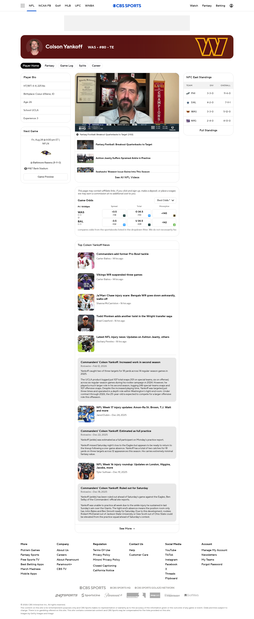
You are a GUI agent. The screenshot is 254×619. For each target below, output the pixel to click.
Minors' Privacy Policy (106, 559)
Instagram (171, 559)
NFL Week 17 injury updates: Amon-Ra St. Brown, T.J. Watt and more (133, 409)
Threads (170, 573)
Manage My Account (214, 550)
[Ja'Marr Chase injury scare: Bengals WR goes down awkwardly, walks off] (86, 302)
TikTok (169, 555)
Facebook (171, 564)
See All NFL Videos (127, 177)
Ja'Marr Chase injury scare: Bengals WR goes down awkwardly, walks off (135, 297)
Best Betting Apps (32, 564)
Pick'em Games (30, 550)
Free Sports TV (30, 559)
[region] (127, 102)
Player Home (31, 65)
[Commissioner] (136, 594)
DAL (193, 102)
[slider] (127, 122)
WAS (194, 111)
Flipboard (171, 578)
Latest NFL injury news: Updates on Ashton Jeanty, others (132, 337)
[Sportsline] (91, 595)
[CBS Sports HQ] (120, 587)
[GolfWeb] (191, 595)
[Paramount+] (113, 594)
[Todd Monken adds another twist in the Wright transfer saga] (86, 323)
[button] (22, 5)
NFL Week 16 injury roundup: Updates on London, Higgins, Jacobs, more (133, 466)
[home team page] (45, 153)
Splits (82, 65)
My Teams (207, 559)
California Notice (103, 570)
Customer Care (138, 555)
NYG (193, 120)
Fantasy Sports (30, 555)
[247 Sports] (66, 594)
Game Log (66, 65)
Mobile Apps (29, 573)
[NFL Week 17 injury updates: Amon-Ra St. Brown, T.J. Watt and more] (86, 414)
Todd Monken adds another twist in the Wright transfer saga (134, 316)
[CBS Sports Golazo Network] (155, 587)
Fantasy (49, 65)
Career (96, 65)
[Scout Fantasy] (172, 595)
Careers (62, 555)
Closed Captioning (104, 565)
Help (132, 550)
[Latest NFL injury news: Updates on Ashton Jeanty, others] (86, 343)
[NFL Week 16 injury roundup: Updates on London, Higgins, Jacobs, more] (86, 471)
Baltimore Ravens (42, 162)
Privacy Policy (101, 555)
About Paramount (68, 559)
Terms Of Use (101, 550)
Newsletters (209, 555)
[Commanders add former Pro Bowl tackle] (86, 260)
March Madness (30, 569)
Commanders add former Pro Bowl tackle (122, 254)
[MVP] (155, 594)
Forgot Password (211, 564)
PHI (193, 93)
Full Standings (208, 130)
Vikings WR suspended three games (119, 274)
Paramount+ (64, 564)
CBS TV (62, 569)
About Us (62, 550)
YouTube (170, 550)
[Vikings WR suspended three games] (86, 281)
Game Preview (46, 176)
